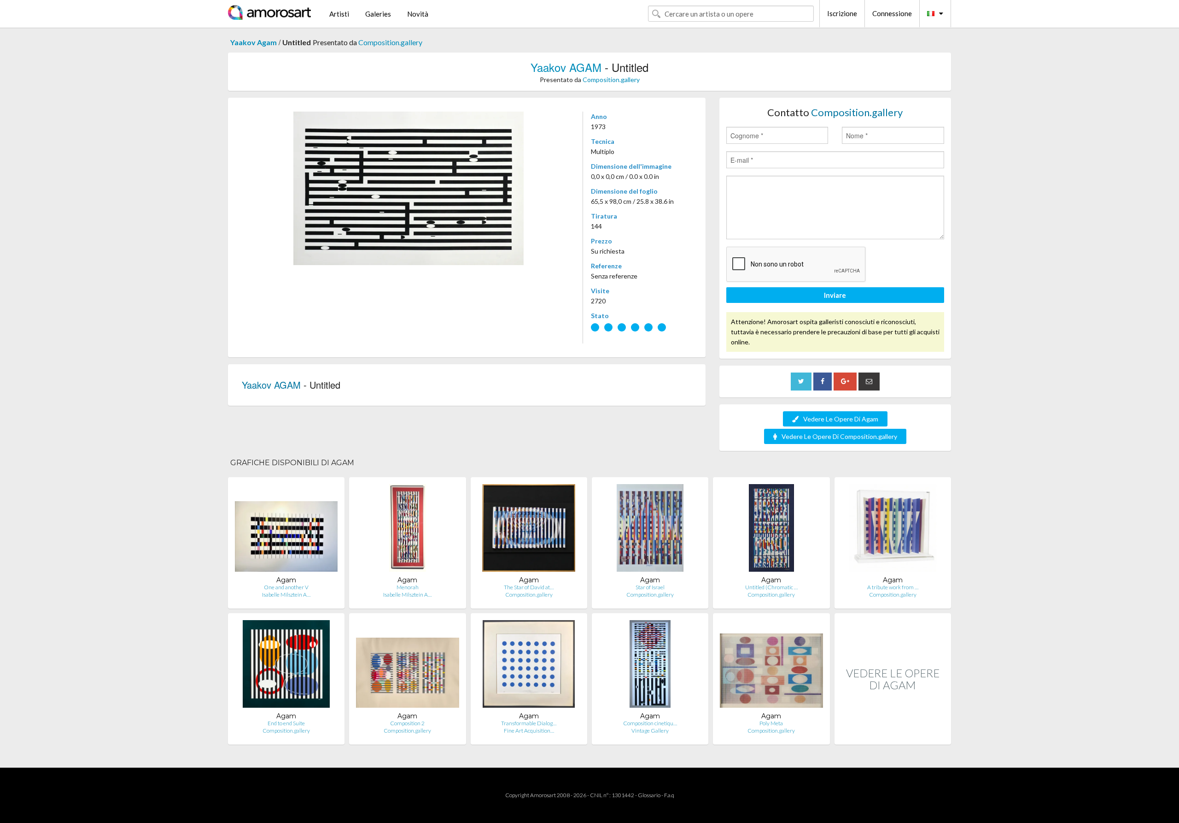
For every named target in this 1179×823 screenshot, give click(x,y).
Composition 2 (407, 723)
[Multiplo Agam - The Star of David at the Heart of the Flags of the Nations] (528, 530)
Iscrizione (842, 13)
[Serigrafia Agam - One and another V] (286, 530)
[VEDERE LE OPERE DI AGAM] (893, 734)
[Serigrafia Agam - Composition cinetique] (650, 666)
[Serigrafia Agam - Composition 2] (407, 666)
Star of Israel (650, 587)
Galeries (378, 14)
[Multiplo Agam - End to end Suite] (286, 666)
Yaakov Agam (253, 42)
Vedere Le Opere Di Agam (840, 419)
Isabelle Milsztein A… (286, 594)
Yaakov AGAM (566, 67)
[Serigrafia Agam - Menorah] (407, 530)
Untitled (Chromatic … (771, 587)
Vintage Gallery (650, 730)
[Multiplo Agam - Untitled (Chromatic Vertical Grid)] (771, 530)
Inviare (835, 295)
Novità (417, 14)
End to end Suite (286, 723)
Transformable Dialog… (528, 723)
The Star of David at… (529, 587)
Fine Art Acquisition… (529, 730)
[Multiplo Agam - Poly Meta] (771, 666)
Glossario (649, 795)
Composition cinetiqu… (650, 723)
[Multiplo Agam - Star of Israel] (650, 530)
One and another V (286, 587)
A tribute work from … (892, 587)
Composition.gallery (390, 42)
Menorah (408, 587)
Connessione (892, 13)
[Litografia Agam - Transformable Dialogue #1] (529, 666)
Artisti (339, 14)
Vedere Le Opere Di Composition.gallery (839, 436)
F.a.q (669, 795)
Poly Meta (771, 723)
